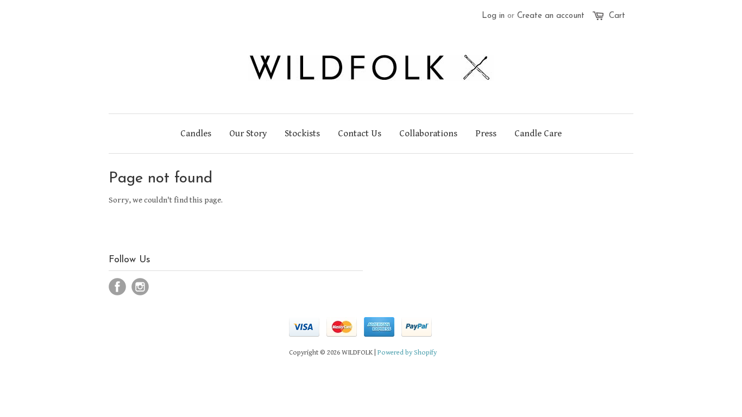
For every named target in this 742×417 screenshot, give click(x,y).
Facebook (117, 286)
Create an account (550, 16)
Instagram (140, 286)
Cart (617, 16)
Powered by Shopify (407, 353)
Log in (493, 16)
